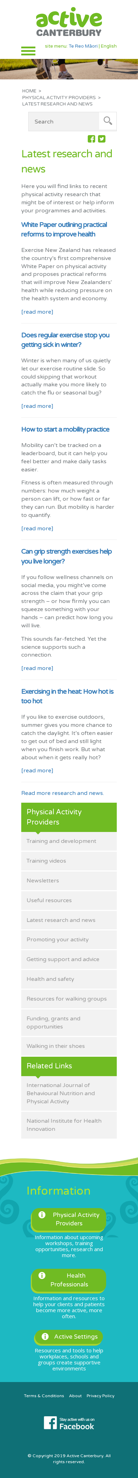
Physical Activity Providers (59, 98)
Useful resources (49, 900)
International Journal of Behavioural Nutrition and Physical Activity (61, 1093)
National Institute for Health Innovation (64, 1125)
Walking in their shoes (56, 1046)
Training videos (46, 860)
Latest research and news (61, 920)
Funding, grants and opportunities (53, 1022)
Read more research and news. (62, 793)
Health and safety (50, 979)
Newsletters (43, 880)
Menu (28, 51)
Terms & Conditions (44, 1395)
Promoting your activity (58, 939)
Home (29, 91)
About (75, 1395)
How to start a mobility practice (65, 429)
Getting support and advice (63, 959)
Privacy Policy (100, 1395)
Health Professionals (69, 1280)
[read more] (37, 311)
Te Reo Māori (83, 46)
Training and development (61, 841)
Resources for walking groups (67, 998)
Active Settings (76, 1336)
